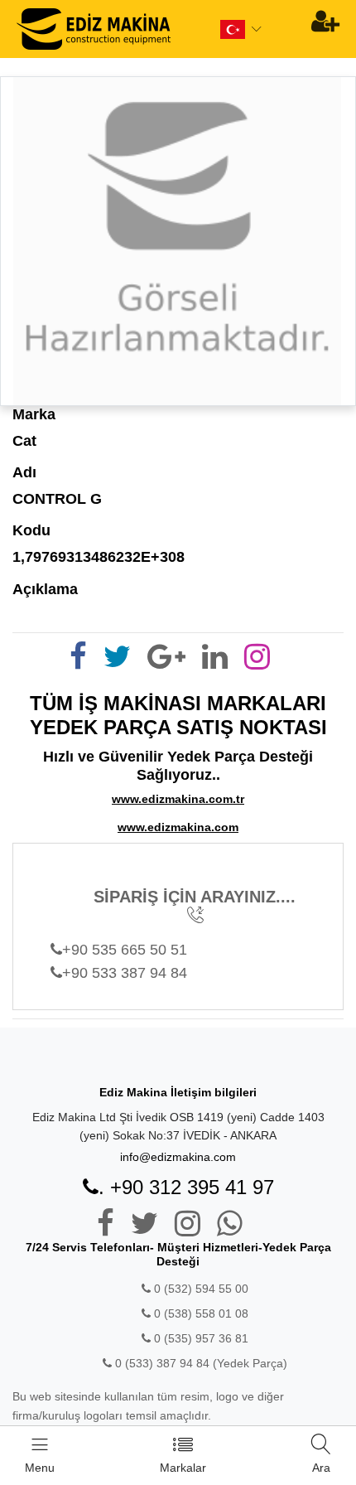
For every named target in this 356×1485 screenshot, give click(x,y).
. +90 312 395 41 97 (186, 1187)
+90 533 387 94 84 (124, 973)
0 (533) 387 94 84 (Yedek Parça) (201, 1363)
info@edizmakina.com (178, 1156)
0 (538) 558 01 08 (199, 1313)
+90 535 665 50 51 (124, 949)
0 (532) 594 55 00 (199, 1288)
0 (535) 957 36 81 (199, 1338)
